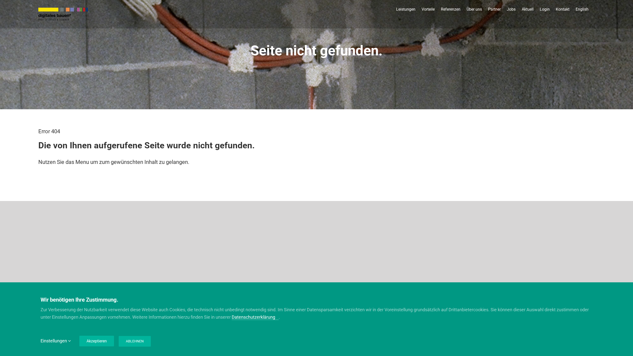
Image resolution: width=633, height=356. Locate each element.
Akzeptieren (97, 341)
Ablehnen (135, 341)
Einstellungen (54, 340)
